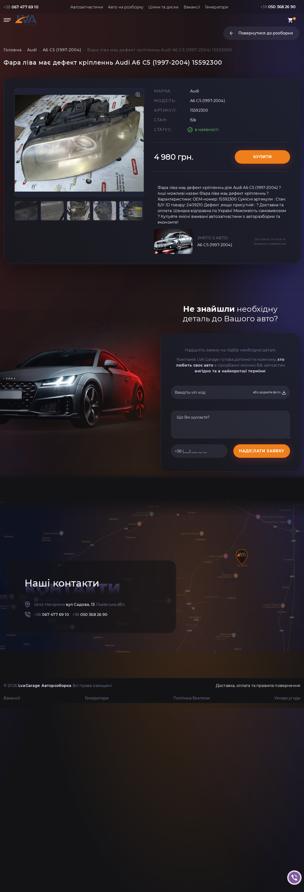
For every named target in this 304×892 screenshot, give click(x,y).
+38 (21, 7)
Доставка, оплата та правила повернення (270, 241)
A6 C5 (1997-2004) (214, 245)
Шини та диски (163, 7)
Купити (262, 157)
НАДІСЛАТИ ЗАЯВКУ (262, 451)
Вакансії (192, 7)
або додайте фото (267, 392)
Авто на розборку (126, 7)
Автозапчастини (86, 7)
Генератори (217, 7)
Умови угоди (287, 698)
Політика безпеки (191, 698)
